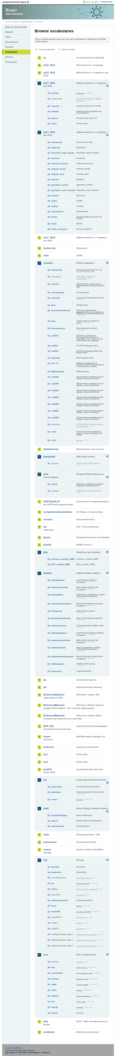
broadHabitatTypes (59, 815)
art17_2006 (49, 83)
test (45, 860)
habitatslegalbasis (59, 633)
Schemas (9, 47)
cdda (46, 255)
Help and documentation (16, 27)
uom (45, 954)
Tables (8, 37)
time (53, 1002)
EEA (17, 2)
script (53, 432)
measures (55, 158)
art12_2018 (49, 72)
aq (44, 57)
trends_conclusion (59, 229)
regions (54, 821)
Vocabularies (11, 52)
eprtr (45, 474)
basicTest (55, 867)
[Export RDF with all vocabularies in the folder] (107, 86)
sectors (54, 799)
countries (55, 106)
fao (45, 527)
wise (45, 1021)
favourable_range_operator (63, 153)
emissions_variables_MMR (62, 559)
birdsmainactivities (59, 587)
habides (47, 573)
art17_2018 (49, 237)
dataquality (49, 456)
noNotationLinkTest (59, 900)
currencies (55, 298)
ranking (54, 206)
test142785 (55, 912)
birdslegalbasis (58, 580)
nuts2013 (55, 397)
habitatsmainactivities (60, 640)
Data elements (11, 42)
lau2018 (47, 769)
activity (54, 484)
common (48, 263)
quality (54, 201)
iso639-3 (54, 346)
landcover (48, 747)
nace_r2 (54, 363)
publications (50, 842)
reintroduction (57, 212)
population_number (59, 185)
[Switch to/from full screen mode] (96, 2)
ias (44, 680)
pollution (55, 179)
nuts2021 (55, 411)
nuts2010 (55, 390)
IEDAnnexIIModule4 (54, 715)
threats (54, 217)
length (54, 984)
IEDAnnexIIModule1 (54, 695)
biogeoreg (55, 148)
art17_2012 (49, 132)
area (53, 967)
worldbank (49, 1032)
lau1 (45, 754)
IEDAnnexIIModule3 (54, 705)
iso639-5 (54, 351)
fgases (47, 537)
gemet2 (47, 545)
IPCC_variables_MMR (60, 564)
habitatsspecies (58, 664)
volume (54, 1013)
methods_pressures (59, 164)
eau (52, 883)
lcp (45, 780)
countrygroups (57, 292)
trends (54, 124)
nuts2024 (55, 418)
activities (55, 93)
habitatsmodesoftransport (62, 657)
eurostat (47, 519)
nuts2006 (55, 384)
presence (55, 196)
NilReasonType (57, 372)
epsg (53, 321)
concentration (57, 973)
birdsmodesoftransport (61, 604)
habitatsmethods (58, 648)
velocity (54, 1007)
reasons (54, 118)
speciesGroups (57, 826)
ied (45, 687)
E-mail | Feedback (13, 1048)
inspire (47, 736)
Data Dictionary (26, 22)
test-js (53, 906)
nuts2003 (55, 377)
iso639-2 (54, 336)
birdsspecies (56, 611)
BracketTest (56, 872)
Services (9, 57)
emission (55, 979)
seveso (47, 849)
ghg (45, 552)
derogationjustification (61, 618)
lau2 (45, 762)
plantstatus (56, 792)
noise (46, 834)
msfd (46, 808)
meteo (53, 990)
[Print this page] (93, 2)
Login (88, 2)
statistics (55, 996)
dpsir (53, 305)
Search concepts (68, 49)
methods (55, 111)
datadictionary (51, 449)
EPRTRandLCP (51, 501)
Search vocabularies (47, 49)
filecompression (58, 328)
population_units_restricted (63, 190)
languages (55, 358)
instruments (56, 671)
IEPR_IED (48, 726)
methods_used (57, 174)
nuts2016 (55, 404)
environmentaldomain (60, 310)
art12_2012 (49, 65)
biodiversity (49, 248)
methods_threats (58, 169)
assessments (56, 142)
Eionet (16, 22)
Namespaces (11, 62)
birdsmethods (57, 595)
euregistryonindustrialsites (57, 512)
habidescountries (58, 626)
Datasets (9, 32)
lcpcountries (56, 787)
